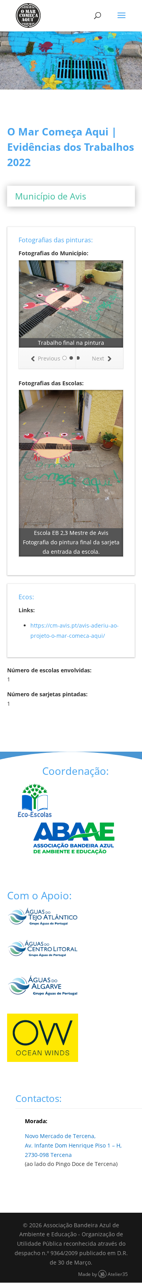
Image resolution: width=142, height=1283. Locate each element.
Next (98, 358)
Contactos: (38, 1098)
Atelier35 (118, 1274)
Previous (49, 358)
